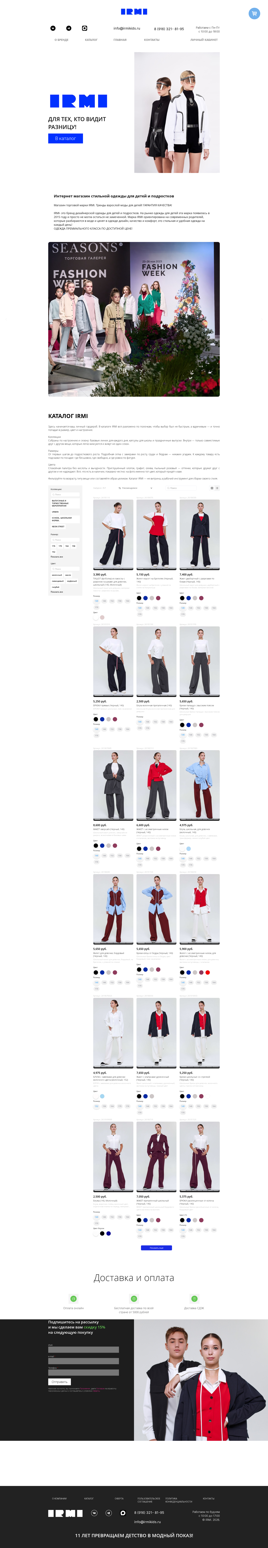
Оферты (96, 1391)
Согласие (100, 1389)
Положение (85, 1389)
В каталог (65, 138)
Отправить (59, 1382)
